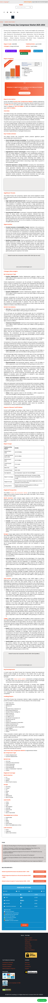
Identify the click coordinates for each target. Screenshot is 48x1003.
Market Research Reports (8, 968)
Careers (27, 968)
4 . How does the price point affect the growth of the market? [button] (18, 855)
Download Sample (39, 871)
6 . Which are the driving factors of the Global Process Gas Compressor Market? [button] (23, 861)
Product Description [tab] (11, 51)
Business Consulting (7, 964)
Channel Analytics (6, 966)
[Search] (30, 7)
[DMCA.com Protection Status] (12, 990)
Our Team (27, 964)
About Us (27, 962)
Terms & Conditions (30, 950)
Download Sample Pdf (24, 93)
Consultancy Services (7, 962)
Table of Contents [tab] (26, 51)
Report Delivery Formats (31, 940)
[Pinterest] (7, 12)
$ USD (6, 891)
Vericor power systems (20, 679)
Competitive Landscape (10, 906)
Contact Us (27, 966)
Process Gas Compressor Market (18, 493)
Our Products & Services (8, 960)
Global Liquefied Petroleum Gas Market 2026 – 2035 (15, 871)
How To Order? (28, 938)
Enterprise (7, 900)
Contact (27, 960)
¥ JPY (31, 891)
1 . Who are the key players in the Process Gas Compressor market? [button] (19, 845)
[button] (12, 17)
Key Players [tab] (24, 53)
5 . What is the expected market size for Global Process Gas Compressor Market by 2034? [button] (23, 858)
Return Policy (28, 948)
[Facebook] (4, 12)
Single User (7, 894)
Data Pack (7, 903)
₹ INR (44, 891)
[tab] (24, 846)
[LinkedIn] (17, 12)
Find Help (27, 935)
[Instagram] (14, 12)
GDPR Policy (28, 944)
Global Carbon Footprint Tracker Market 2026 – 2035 (16, 881)
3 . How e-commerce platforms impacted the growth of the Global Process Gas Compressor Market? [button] (22, 852)
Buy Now (24, 925)
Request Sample (38, 51)
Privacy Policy (28, 946)
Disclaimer (27, 942)
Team (6, 897)
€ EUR (18, 891)
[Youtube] (10, 12)
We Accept (5, 971)
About (22, 935)
